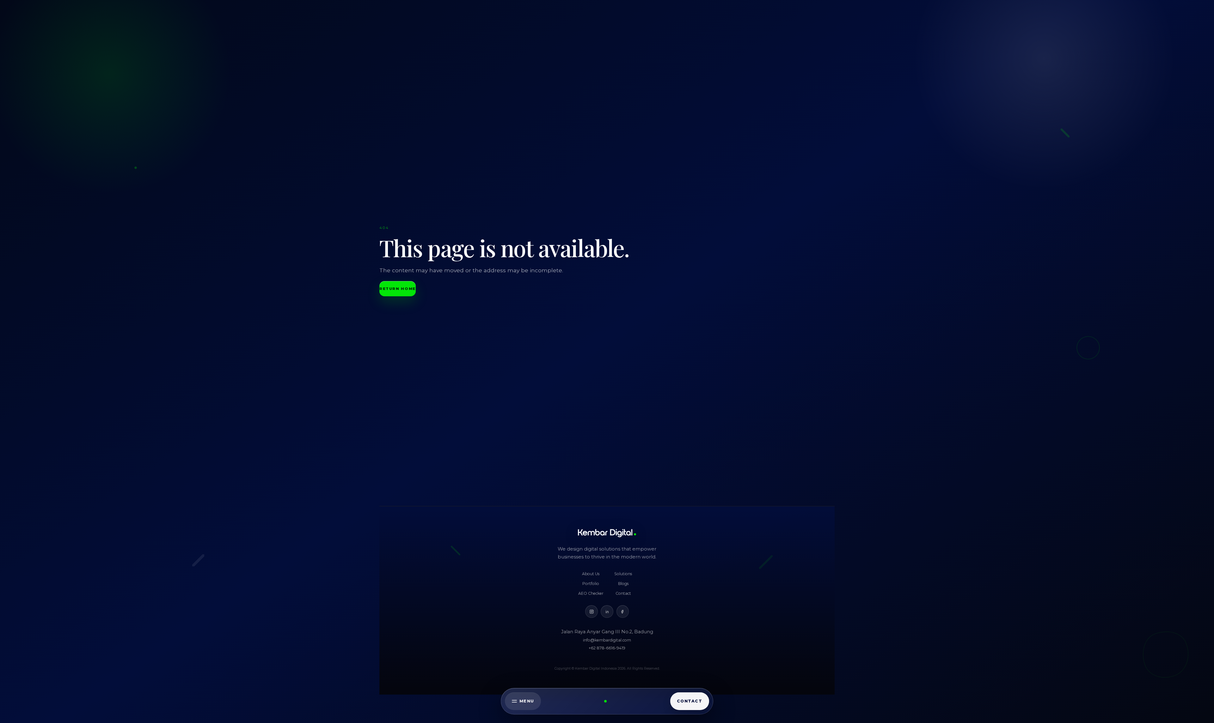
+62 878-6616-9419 (607, 648)
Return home (397, 288)
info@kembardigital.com (607, 640)
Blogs (623, 583)
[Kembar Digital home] (607, 533)
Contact (623, 593)
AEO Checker (591, 593)
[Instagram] (591, 611)
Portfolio (590, 583)
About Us (590, 573)
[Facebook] (622, 611)
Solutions (623, 573)
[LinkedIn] (607, 611)
